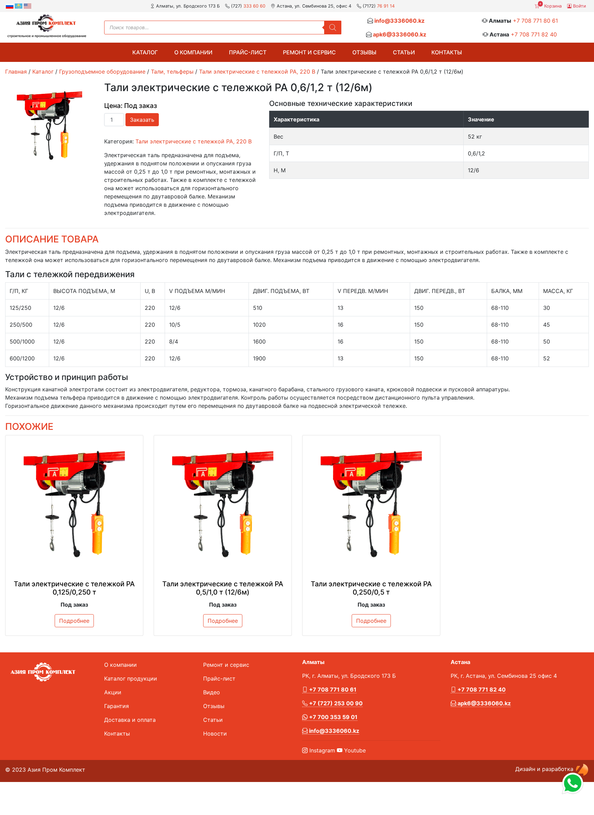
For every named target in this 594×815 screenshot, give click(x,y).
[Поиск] (332, 27)
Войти (579, 6)
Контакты (446, 52)
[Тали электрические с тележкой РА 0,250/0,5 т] (371, 504)
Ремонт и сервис (309, 52)
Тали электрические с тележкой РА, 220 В (257, 71)
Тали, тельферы (172, 71)
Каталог (145, 52)
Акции (112, 692)
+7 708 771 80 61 (535, 20)
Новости (215, 733)
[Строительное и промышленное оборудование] (46, 26)
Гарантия (116, 706)
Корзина (551, 5)
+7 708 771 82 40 (534, 34)
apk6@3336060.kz (399, 34)
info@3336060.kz (399, 20)
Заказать (142, 119)
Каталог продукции (130, 678)
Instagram (321, 750)
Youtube (354, 750)
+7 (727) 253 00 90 (335, 703)
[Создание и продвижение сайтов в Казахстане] (582, 769)
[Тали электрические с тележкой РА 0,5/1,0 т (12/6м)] (223, 504)
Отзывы (364, 52)
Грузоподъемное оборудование (102, 71)
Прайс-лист (247, 52)
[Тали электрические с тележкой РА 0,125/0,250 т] (74, 504)
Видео (211, 692)
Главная (16, 71)
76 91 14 (386, 6)
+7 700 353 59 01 (333, 717)
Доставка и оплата (130, 719)
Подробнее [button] (74, 620)
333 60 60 (254, 6)
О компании (193, 52)
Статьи (404, 52)
